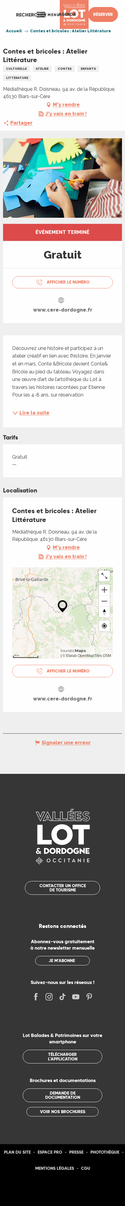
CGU (85, 1168)
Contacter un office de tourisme (62, 888)
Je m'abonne (62, 960)
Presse (76, 1152)
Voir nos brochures (62, 1111)
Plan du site (17, 1152)
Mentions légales (54, 1168)
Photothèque (104, 1152)
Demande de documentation (62, 1095)
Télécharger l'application (62, 1056)
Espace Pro (50, 1152)
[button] (31, 14)
